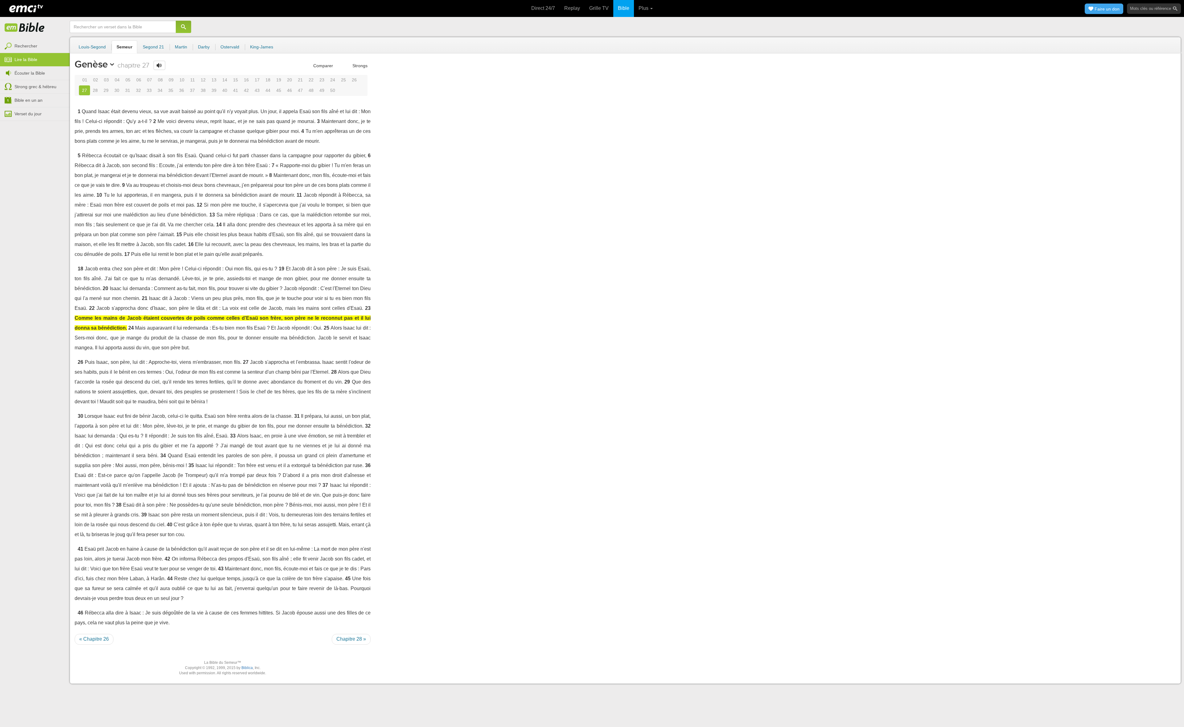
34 (160, 90)
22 (311, 79)
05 (127, 79)
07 (149, 79)
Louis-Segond (92, 46)
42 (246, 90)
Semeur (124, 46)
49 (321, 90)
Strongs (359, 65)
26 (354, 79)
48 (311, 90)
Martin (181, 46)
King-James (261, 46)
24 (332, 79)
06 (138, 79)
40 (224, 90)
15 (235, 79)
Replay (572, 8)
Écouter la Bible (29, 73)
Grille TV (599, 8)
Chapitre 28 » (351, 639)
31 (127, 90)
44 (267, 90)
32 (138, 90)
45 (278, 90)
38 (203, 90)
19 (278, 79)
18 (267, 79)
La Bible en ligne (24, 28)
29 (106, 90)
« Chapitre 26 (94, 639)
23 (321, 79)
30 (116, 90)
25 (343, 79)
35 (170, 90)
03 (106, 79)
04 (117, 79)
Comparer (322, 65)
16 (246, 79)
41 (235, 90)
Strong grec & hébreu (35, 86)
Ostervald (229, 46)
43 (257, 90)
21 (300, 79)
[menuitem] (35, 46)
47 (300, 90)
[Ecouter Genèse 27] (159, 65)
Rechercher (25, 45)
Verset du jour (28, 113)
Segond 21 (153, 46)
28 (95, 90)
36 (181, 90)
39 (214, 90)
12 (203, 79)
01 (84, 79)
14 (224, 79)
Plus (644, 8)
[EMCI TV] (26, 7)
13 (214, 79)
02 (95, 79)
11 (192, 79)
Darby (204, 46)
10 (181, 79)
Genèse (91, 64)
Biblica (247, 668)
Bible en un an (28, 100)
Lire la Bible (25, 59)
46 (289, 90)
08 (160, 79)
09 (171, 79)
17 (257, 79)
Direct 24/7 (543, 8)
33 (149, 90)
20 (289, 79)
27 (84, 90)
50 (332, 90)
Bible (623, 8)
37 (192, 90)
